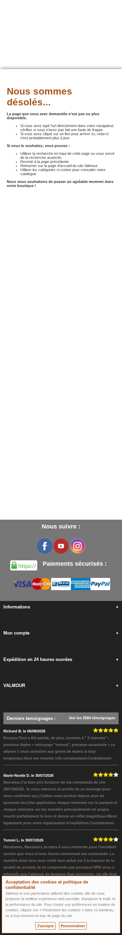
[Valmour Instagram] (77, 546)
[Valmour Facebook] (45, 546)
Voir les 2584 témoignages (92, 718)
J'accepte (45, 926)
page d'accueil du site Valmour (72, 166)
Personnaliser (73, 926)
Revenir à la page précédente (44, 162)
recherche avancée (45, 157)
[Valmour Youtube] (61, 546)
